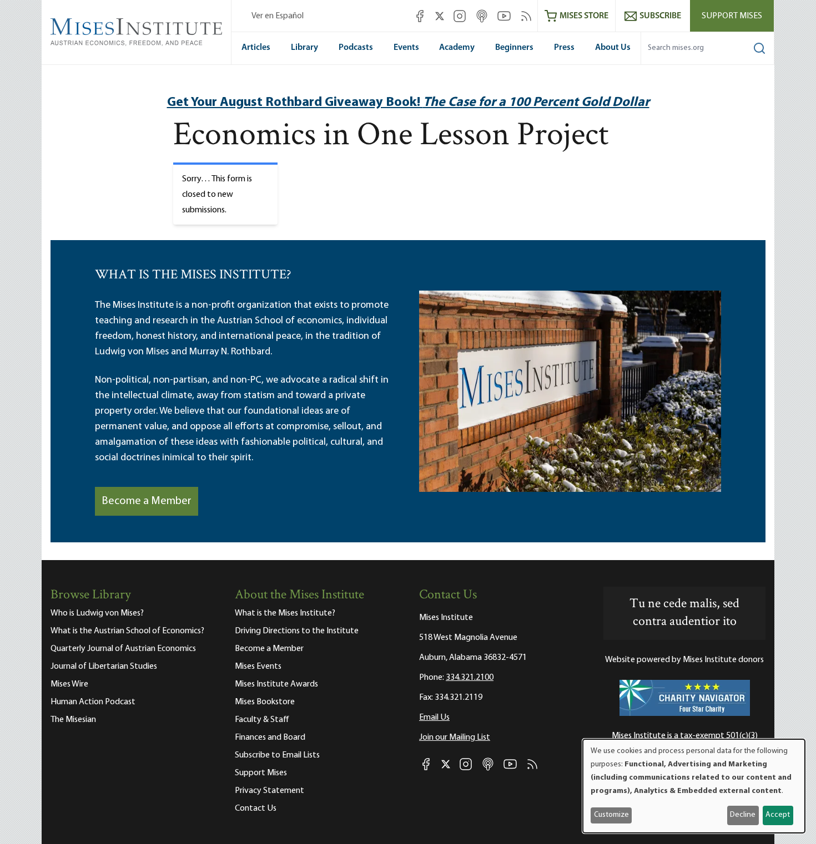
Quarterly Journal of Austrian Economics (123, 648)
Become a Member (147, 501)
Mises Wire (69, 684)
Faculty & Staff (262, 719)
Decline (742, 815)
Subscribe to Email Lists (277, 755)
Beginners (514, 47)
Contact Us (255, 808)
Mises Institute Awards (276, 684)
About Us (613, 47)
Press (564, 47)
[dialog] (694, 786)
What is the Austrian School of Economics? (127, 631)
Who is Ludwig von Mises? (97, 613)
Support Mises (732, 16)
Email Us (434, 717)
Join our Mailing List (454, 737)
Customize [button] (611, 815)
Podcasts (356, 47)
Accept (777, 815)
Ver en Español (277, 16)
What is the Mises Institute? (285, 613)
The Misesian (73, 719)
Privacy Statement (269, 790)
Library (304, 47)
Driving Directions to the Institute (297, 631)
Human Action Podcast (93, 702)
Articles (255, 47)
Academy (457, 47)
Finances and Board (270, 737)
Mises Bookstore (265, 702)
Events (406, 47)
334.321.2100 (469, 677)
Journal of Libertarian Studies (104, 666)
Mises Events (258, 666)
